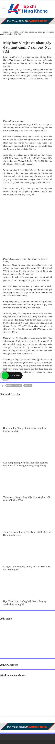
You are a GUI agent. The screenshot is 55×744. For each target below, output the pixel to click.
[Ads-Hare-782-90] (27, 21)
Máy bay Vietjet (14, 385)
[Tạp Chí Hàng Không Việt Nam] (27, 8)
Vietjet (28, 385)
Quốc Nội (14, 32)
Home (5, 32)
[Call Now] (5, 375)
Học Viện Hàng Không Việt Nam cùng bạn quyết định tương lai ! (25, 603)
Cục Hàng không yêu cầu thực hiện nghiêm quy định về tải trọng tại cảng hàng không (25, 464)
